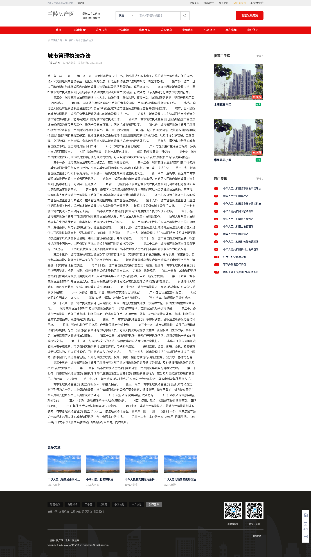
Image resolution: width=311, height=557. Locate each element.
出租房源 (144, 30)
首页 (58, 30)
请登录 (81, 3)
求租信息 (188, 30)
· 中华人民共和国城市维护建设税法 (241, 203)
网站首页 (194, 3)
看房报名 (101, 30)
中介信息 (252, 30)
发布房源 (154, 504)
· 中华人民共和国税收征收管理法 (240, 241)
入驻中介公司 (239, 3)
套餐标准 (64, 511)
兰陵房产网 (61, 14)
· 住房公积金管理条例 (234, 257)
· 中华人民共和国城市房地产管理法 (241, 188)
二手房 (88, 504)
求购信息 (166, 30)
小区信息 (209, 30)
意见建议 (87, 511)
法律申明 (53, 511)
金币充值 (76, 511)
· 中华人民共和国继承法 (235, 234)
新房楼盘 (80, 30)
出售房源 (123, 30)
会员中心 (223, 3)
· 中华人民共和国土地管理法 (237, 226)
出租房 (103, 504)
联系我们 (99, 511)
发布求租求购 (257, 3)
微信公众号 (209, 3)
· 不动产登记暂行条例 (234, 264)
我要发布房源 (250, 15)
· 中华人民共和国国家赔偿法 (237, 211)
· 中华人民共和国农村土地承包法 (240, 249)
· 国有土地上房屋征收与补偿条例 (240, 272)
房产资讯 (231, 30)
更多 (258, 56)
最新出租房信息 (91, 18)
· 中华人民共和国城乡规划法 (237, 219)
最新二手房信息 (91, 14)
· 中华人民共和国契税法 (235, 196)
